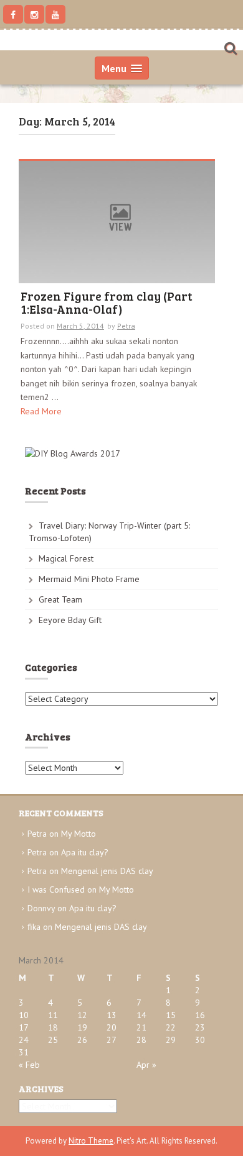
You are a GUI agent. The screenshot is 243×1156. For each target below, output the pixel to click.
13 (112, 1015)
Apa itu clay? (84, 852)
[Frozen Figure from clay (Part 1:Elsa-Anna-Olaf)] (117, 221)
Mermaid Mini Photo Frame (89, 579)
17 (24, 1027)
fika (33, 926)
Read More (41, 411)
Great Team (60, 599)
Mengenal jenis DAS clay (107, 870)
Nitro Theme (91, 1141)
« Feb (29, 1064)
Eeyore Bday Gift (70, 620)
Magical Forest (66, 558)
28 (141, 1039)
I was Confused (56, 889)
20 (112, 1027)
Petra (126, 325)
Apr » (146, 1064)
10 (24, 1015)
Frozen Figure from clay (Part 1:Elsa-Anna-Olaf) (106, 303)
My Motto (78, 833)
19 (82, 1027)
